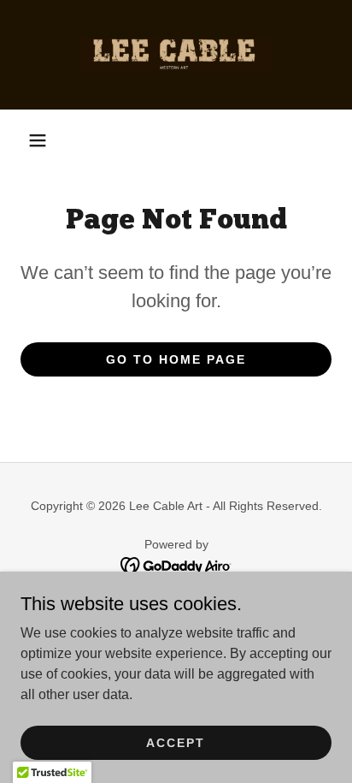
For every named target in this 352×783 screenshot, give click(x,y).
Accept (175, 742)
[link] (176, 55)
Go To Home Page (176, 359)
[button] (38, 140)
